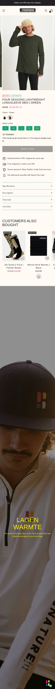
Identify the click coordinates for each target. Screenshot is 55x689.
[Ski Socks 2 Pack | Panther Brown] (13, 246)
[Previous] (4, 3)
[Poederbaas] (27, 10)
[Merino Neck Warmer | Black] (38, 246)
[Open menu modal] (3, 10)
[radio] (4, 117)
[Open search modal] (45, 10)
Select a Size (7, 123)
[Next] (51, 3)
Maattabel (10, 134)
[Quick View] (22, 258)
